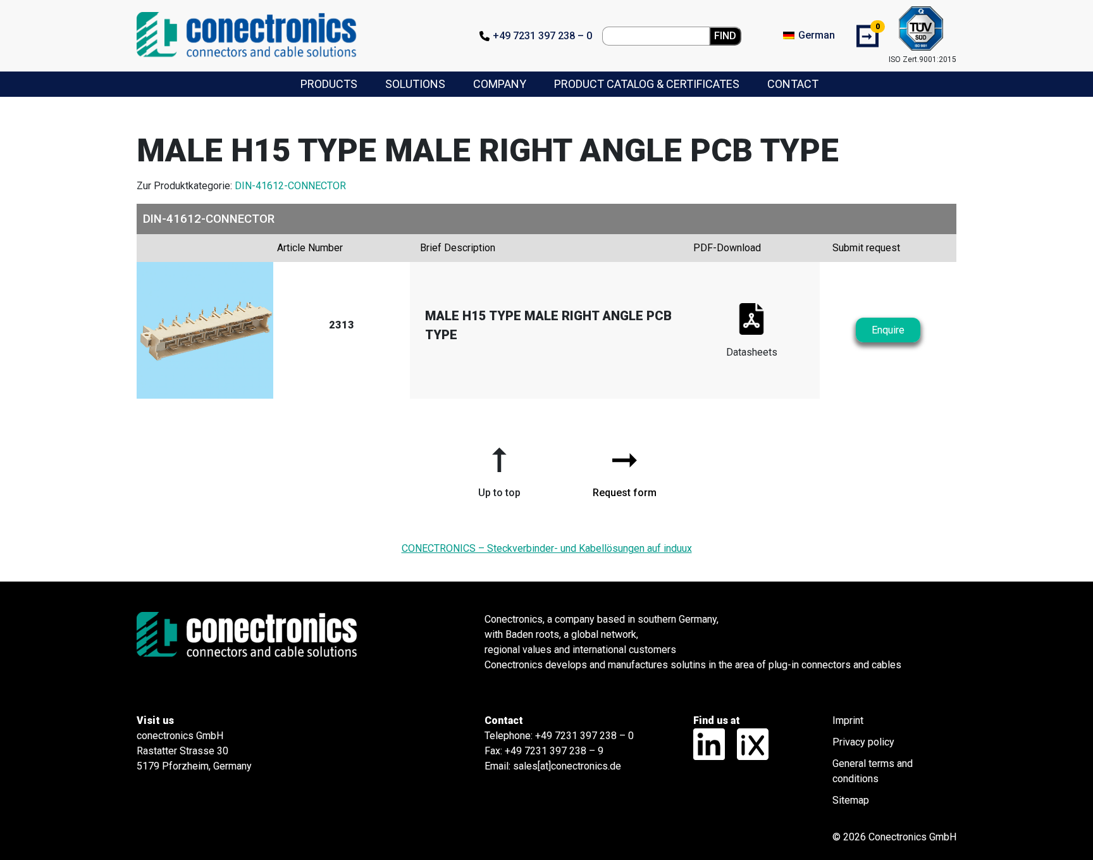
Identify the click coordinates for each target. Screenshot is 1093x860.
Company (499, 83)
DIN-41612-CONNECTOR (290, 186)
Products (328, 83)
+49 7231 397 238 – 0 (542, 36)
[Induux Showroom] (748, 744)
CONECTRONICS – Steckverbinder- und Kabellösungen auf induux (547, 548)
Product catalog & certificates (646, 83)
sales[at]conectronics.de (567, 766)
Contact (792, 83)
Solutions (415, 83)
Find (725, 36)
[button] (499, 468)
